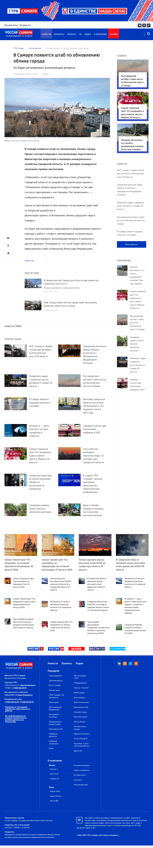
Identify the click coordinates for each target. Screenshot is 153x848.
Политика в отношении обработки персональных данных (17, 709)
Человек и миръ (80, 712)
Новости (46, 34)
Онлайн (114, 34)
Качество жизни (80, 717)
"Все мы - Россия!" (81, 688)
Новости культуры (81, 702)
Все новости (131, 244)
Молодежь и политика (54, 716)
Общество (29, 261)
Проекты (71, 34)
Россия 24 (54, 774)
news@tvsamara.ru (27, 685)
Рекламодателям (81, 785)
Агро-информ (79, 697)
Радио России (56, 796)
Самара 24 (54, 778)
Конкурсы (59, 34)
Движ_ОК (78, 751)
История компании (82, 765)
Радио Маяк (55, 791)
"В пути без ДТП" (81, 738)
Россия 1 (53, 769)
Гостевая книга (80, 775)
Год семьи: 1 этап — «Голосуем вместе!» (82, 745)
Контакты (78, 780)
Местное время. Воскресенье (55, 708)
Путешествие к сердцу (80, 728)
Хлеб (51, 748)
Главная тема (54, 690)
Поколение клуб (55, 729)
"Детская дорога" (56, 680)
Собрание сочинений (53, 742)
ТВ (80, 34)
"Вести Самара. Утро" (80, 677)
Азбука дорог (79, 693)
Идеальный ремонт (82, 734)
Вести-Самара (55, 685)
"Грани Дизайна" (55, 676)
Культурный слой (81, 707)
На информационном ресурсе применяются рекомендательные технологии (16, 719)
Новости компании (82, 770)
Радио (88, 34)
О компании (100, 34)
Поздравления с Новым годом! (55, 723)
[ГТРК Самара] (18, 33)
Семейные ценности (53, 735)
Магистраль (54, 702)
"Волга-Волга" (79, 722)
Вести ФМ (54, 801)
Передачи (53, 671)
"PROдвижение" (80, 683)
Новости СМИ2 (12, 326)
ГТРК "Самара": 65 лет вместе (56, 696)
